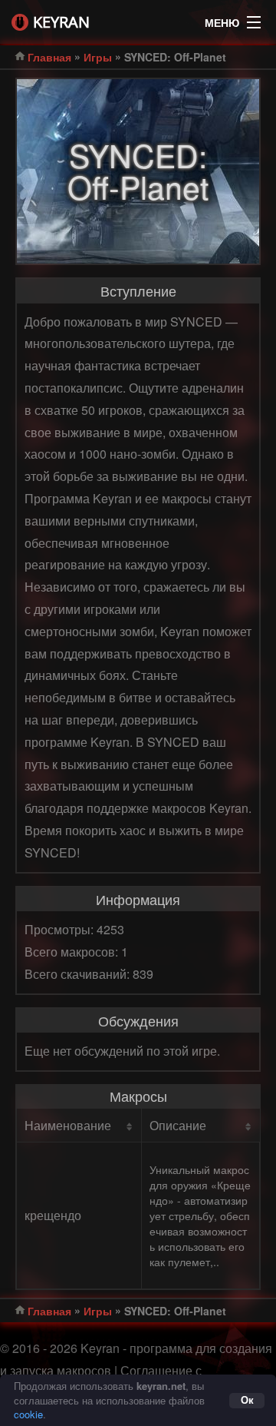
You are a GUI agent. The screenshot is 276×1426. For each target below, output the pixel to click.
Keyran (61, 22)
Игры (98, 57)
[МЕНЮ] (254, 18)
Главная (49, 57)
